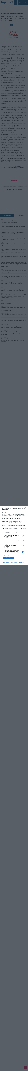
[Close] (25, 508)
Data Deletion (6, 562)
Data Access (14, 562)
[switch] (23, 535)
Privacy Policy (22, 562)
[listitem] (14, 533)
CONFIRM (8, 557)
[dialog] (14, 535)
